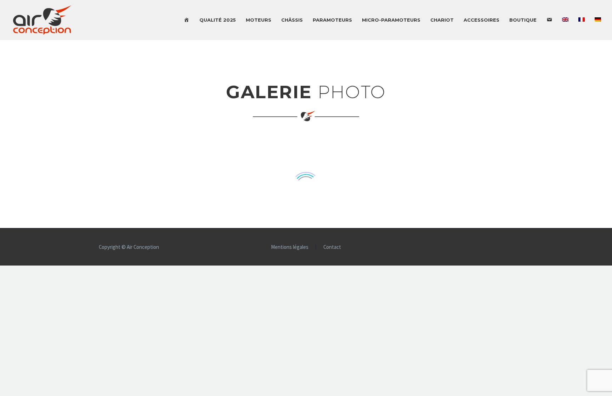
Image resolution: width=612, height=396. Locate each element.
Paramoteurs (332, 20)
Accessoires (481, 20)
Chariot (442, 20)
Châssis (292, 20)
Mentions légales (289, 247)
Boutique (523, 20)
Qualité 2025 (217, 20)
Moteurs (258, 20)
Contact (332, 247)
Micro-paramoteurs (391, 20)
